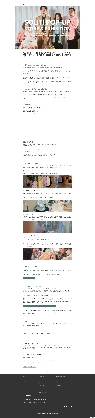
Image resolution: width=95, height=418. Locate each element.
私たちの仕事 (41, 378)
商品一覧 (24, 381)
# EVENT (25, 366)
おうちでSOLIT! (58, 385)
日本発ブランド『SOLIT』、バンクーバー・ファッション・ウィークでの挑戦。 (40, 306)
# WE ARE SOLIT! (32, 366)
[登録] (39, 407)
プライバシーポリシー (59, 378)
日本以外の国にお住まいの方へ (61, 390)
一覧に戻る (48, 371)
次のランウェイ (41, 383)
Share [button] (71, 61)
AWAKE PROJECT (42, 390)
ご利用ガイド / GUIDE (59, 381)
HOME (24, 376)
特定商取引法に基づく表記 (60, 376)
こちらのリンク (26, 149)
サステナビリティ (42, 385)
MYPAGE (24, 378)
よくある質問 (58, 383)
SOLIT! (46, 415)
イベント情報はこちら (29, 278)
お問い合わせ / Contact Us (60, 387)
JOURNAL (41, 381)
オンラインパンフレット (43, 392)
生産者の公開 (41, 387)
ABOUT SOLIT (41, 376)
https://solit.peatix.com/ (38, 274)
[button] (67, 4)
